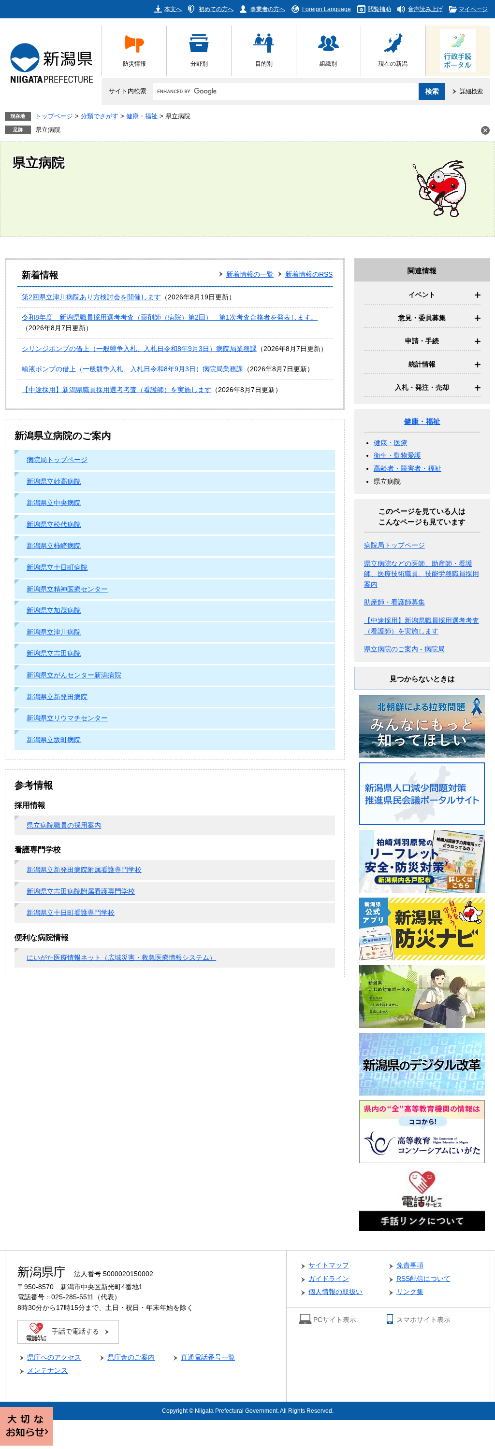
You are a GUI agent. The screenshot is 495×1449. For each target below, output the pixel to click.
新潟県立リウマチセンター (67, 718)
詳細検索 (471, 91)
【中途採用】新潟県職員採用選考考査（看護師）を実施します (116, 390)
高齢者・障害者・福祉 (407, 468)
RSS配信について (423, 1278)
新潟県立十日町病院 (57, 567)
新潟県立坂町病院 (54, 740)
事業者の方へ (267, 9)
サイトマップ (328, 1265)
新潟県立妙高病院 (54, 481)
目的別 (264, 63)
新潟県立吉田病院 (54, 653)
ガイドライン (328, 1278)
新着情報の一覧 (250, 274)
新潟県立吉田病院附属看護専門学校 (81, 891)
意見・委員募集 (422, 318)
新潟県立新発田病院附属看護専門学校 (84, 869)
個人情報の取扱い (335, 1291)
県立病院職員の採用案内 (64, 825)
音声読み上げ (425, 9)
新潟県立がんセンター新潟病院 (74, 675)
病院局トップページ (57, 460)
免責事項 (409, 1265)
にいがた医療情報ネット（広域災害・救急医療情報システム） (121, 957)
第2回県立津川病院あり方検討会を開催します (91, 297)
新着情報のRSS (309, 274)
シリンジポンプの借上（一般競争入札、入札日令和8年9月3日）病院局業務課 (139, 348)
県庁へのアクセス (54, 1357)
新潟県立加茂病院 (54, 610)
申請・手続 (422, 341)
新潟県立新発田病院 (57, 697)
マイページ (473, 9)
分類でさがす (99, 116)
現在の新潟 (393, 63)
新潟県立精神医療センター (67, 589)
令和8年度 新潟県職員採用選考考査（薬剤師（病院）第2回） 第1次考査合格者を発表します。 (170, 317)
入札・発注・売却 (422, 387)
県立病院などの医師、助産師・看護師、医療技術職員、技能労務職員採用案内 (421, 574)
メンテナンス (47, 1370)
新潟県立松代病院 (54, 524)
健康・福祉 (142, 116)
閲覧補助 (379, 9)
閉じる (485, 130)
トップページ (54, 116)
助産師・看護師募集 (394, 602)
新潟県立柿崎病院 (54, 545)
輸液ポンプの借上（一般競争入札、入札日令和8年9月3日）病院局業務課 (132, 369)
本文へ (173, 9)
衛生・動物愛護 (397, 455)
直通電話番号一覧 (208, 1357)
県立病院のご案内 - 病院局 (404, 649)
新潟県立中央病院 (54, 502)
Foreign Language (326, 9)
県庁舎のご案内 (131, 1357)
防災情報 (134, 63)
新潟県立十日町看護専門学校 (71, 912)
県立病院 (47, 130)
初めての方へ (216, 9)
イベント (422, 294)
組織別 (328, 63)
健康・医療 (391, 443)
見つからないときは (422, 679)
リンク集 (409, 1291)
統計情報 (422, 364)
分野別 (199, 63)
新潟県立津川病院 (54, 632)
